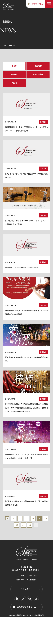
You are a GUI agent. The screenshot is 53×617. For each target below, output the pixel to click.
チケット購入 (37, 3)
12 (26, 518)
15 (46, 518)
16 (17, 525)
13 (33, 518)
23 (30, 525)
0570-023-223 (29, 575)
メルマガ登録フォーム (26, 607)
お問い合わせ (26, 589)
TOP (4, 45)
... (20, 518)
